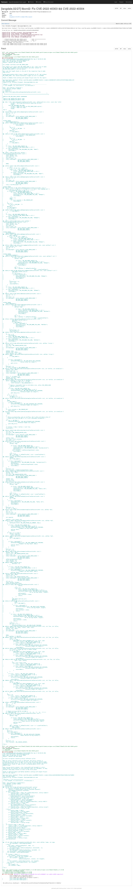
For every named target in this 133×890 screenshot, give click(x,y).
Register (121, 2)
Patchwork (4, 2)
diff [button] (120, 8)
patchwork (53, 888)
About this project (49, 2)
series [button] (129, 8)
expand (30, 17)
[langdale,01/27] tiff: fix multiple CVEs (19, 17)
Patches (31, 2)
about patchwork (78, 888)
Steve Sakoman (5, 23)
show (11, 15)
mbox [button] (124, 8)
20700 (116, 8)
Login (115, 2)
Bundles (39, 2)
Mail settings (129, 2)
